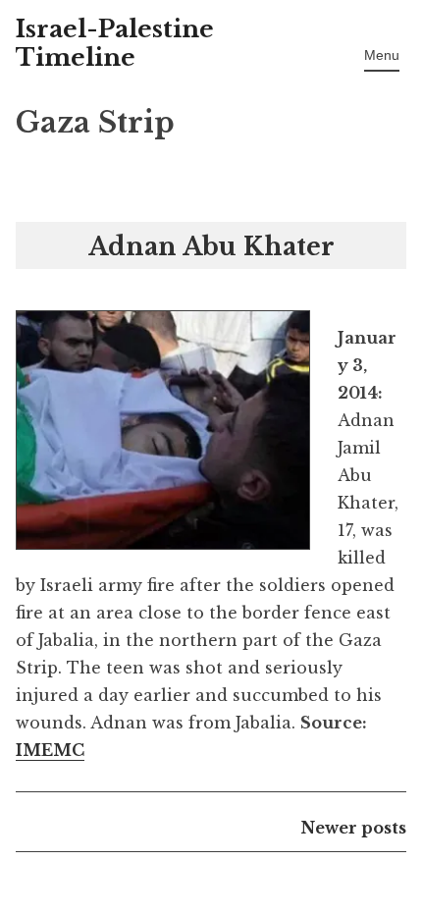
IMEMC (50, 750)
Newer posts (353, 827)
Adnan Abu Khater (211, 247)
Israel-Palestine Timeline (115, 43)
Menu (381, 55)
